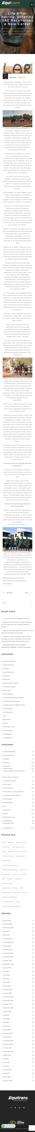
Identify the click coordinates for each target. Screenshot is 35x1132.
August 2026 (7, 920)
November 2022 (8, 1000)
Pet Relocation (8, 712)
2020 (3, 842)
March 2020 (7, 1077)
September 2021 (8, 1051)
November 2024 (8, 942)
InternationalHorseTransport (10, 865)
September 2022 (8, 1008)
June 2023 (6, 975)
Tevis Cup (24, 892)
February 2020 (7, 1080)
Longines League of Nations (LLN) (14, 705)
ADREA (18, 842)
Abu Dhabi (10, 842)
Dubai (3, 851)
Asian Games (5, 847)
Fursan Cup (23, 851)
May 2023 (6, 979)
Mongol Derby (6, 874)
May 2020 (6, 1073)
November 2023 (8, 957)
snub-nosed (16, 892)
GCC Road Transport (9, 687)
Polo (4, 716)
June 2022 (6, 1019)
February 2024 (7, 949)
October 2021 (7, 1048)
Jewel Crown (23, 869)
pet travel (10, 879)
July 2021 (6, 1059)
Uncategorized (8, 738)
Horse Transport (6, 860)
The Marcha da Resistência (9, 897)
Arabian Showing (8, 665)
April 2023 (6, 982)
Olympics (15, 874)
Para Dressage (7, 708)
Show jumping (7, 730)
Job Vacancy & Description (11, 701)
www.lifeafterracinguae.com (17, 524)
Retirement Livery (7, 883)
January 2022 (7, 1037)
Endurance (7, 581)
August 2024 (7, 946)
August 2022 (7, 1011)
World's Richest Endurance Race (11, 906)
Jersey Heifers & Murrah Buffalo (13, 697)
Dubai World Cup (8, 672)
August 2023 (7, 968)
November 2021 (8, 1044)
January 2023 (7, 993)
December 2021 (8, 1040)
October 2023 (7, 960)
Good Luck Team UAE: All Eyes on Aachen (16, 618)
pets (3, 879)
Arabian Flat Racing (17, 578)
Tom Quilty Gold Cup (7, 901)
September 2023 (8, 964)
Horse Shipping (20, 856)
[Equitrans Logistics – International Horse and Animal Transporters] (11, 4)
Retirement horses (9, 727)
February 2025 (7, 938)
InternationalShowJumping (9, 869)
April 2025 (6, 935)
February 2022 (7, 1033)
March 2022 (7, 1029)
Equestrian (6, 679)
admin (13, 77)
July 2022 (6, 1015)
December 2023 (8, 953)
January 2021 (7, 1070)
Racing (23, 581)
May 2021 (6, 1066)
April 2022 (6, 1026)
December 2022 (8, 997)
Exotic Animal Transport (10, 683)
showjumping (6, 892)
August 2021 (7, 1055)
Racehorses (16, 581)
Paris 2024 (23, 874)
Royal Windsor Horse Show (9, 888)
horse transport (8, 694)
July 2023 (6, 971)
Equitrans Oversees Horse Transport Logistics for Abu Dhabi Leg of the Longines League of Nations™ (16, 624)
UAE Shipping (7, 583)
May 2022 (6, 1022)
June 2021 (6, 1062)
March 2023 (7, 986)
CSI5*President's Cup (17, 847)
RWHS (21, 888)
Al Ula (23, 842)
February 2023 (7, 989)
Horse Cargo (7, 690)
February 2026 (7, 924)
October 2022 (7, 1004)
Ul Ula (17, 901)
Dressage (6, 668)
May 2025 (6, 931)
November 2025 (8, 928)
